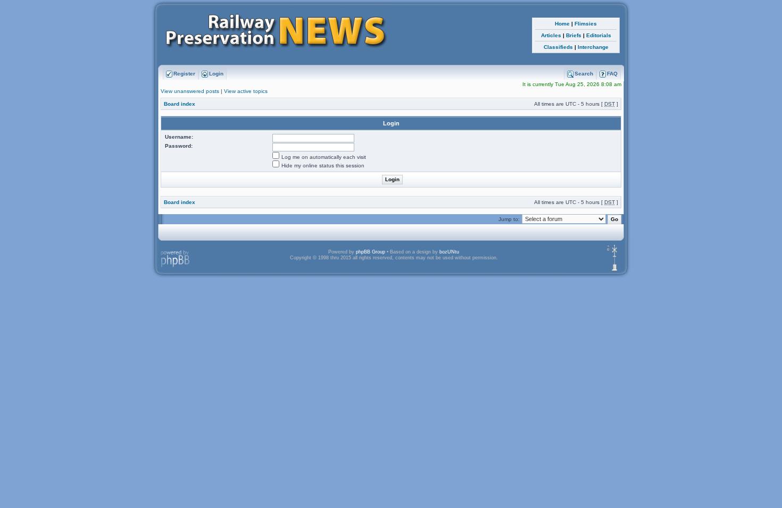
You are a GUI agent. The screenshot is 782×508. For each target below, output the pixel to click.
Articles (551, 35)
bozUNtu (449, 252)
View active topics (246, 91)
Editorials (598, 35)
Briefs (573, 35)
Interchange (593, 47)
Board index (179, 104)
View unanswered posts (190, 91)
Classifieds (558, 47)
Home (562, 24)
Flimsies (586, 24)
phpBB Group (370, 252)
